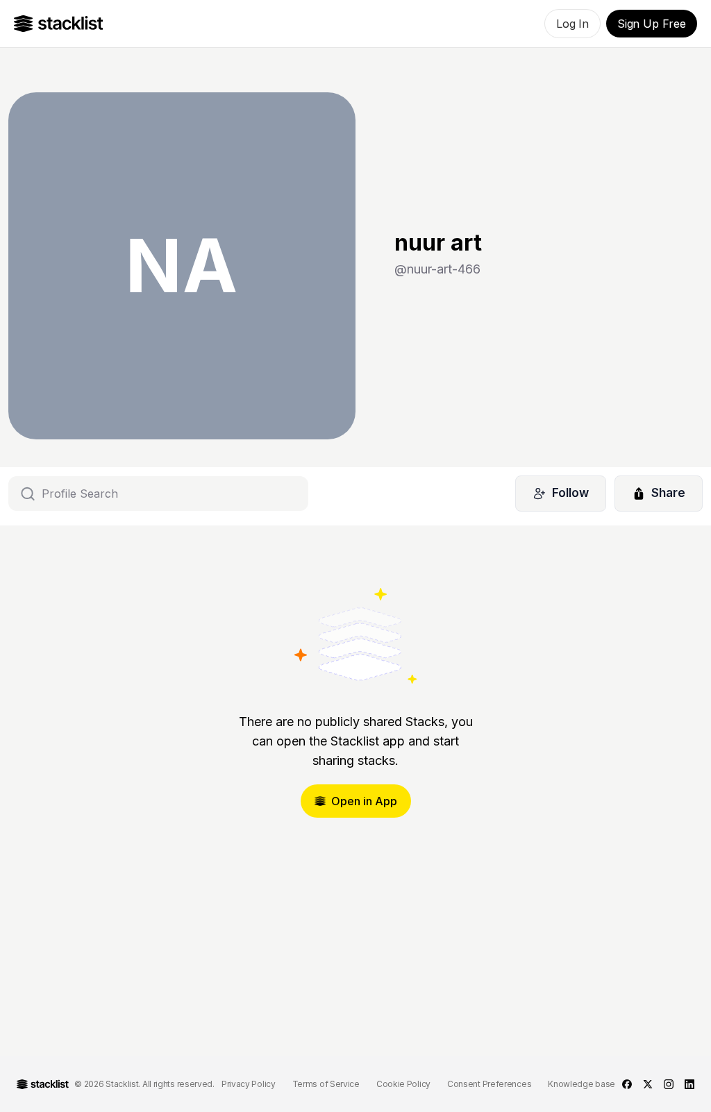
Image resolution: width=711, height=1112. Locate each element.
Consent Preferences (489, 1084)
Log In (572, 24)
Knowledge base (581, 1084)
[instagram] (669, 1084)
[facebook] (627, 1084)
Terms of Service (326, 1084)
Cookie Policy (403, 1084)
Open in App (364, 801)
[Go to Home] (58, 23)
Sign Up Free (651, 24)
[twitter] (648, 1084)
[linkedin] (689, 1084)
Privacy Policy (248, 1084)
